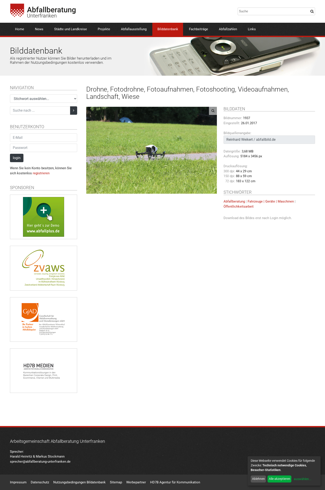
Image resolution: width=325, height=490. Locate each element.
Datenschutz (40, 482)
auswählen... (303, 479)
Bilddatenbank (167, 29)
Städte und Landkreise (70, 29)
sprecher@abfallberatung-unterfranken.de (40, 462)
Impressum (18, 482)
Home (19, 29)
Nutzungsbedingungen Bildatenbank (79, 482)
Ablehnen (258, 479)
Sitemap (116, 482)
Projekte (104, 29)
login (17, 158)
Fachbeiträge (198, 29)
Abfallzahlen (228, 29)
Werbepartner (136, 482)
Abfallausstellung (134, 29)
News (39, 29)
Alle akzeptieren (279, 479)
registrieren (41, 173)
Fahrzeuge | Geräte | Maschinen (271, 201)
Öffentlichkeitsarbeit (239, 206)
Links (252, 29)
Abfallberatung (234, 201)
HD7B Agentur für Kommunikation (175, 482)
